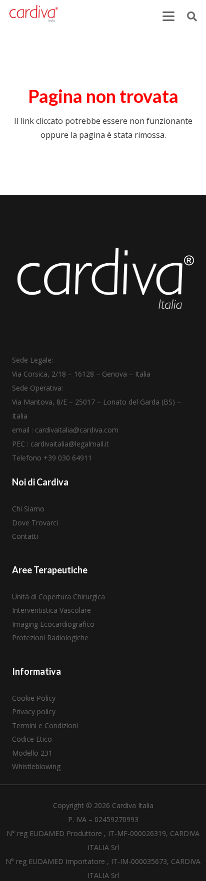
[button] (168, 16)
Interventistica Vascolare (51, 610)
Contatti (25, 536)
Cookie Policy (34, 698)
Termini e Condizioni (45, 725)
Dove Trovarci (35, 522)
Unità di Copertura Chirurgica (58, 596)
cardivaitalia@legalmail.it (69, 443)
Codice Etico (32, 739)
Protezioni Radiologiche (50, 637)
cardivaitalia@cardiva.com (76, 430)
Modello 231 (32, 753)
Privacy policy (34, 711)
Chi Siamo (28, 508)
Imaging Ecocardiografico (53, 624)
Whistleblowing (36, 766)
